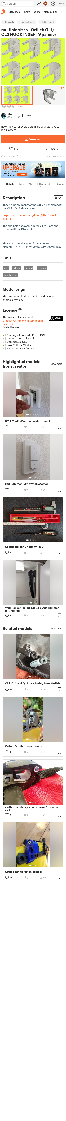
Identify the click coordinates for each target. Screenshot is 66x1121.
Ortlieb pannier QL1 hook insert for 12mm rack (31, 809)
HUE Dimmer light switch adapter (26, 483)
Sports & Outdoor (27, 22)
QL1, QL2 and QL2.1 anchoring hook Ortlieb (32, 683)
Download (34, 138)
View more (56, 363)
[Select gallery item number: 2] (30, 414)
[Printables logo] (3, 12)
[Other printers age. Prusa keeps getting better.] (33, 169)
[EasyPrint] (39, 3)
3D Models (9, 22)
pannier (42, 267)
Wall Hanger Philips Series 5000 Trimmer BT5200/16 (32, 609)
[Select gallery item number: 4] (35, 414)
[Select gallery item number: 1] (27, 414)
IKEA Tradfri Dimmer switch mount (27, 421)
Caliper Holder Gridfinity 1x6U (24, 546)
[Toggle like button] (7, 427)
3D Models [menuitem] (14, 11)
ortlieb (16, 267)
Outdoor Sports (48, 22)
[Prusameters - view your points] (45, 3)
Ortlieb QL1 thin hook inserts (23, 746)
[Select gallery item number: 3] (33, 414)
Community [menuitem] (50, 11)
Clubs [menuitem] (37, 11)
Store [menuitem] (27, 11)
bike (5, 267)
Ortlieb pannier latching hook (24, 871)
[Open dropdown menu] (63, 29)
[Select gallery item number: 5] (38, 414)
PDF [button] (60, 197)
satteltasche (10, 275)
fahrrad (29, 267)
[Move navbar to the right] (63, 12)
